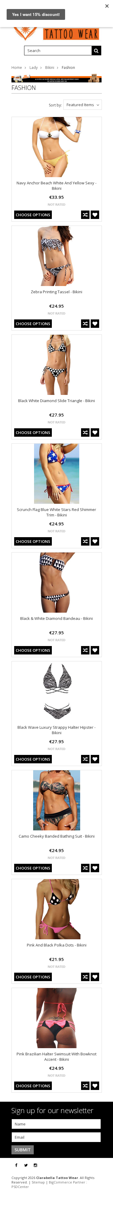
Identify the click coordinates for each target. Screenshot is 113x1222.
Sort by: (55, 105)
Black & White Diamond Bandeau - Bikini (56, 618)
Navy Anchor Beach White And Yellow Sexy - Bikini (56, 185)
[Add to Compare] (85, 215)
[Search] (96, 50)
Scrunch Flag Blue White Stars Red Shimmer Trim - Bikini (56, 512)
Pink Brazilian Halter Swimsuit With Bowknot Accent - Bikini (56, 1056)
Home (16, 67)
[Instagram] (35, 1165)
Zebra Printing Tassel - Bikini (56, 291)
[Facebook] (16, 1165)
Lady (34, 67)
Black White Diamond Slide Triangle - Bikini (56, 400)
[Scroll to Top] (103, 1165)
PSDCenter (20, 1186)
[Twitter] (26, 1165)
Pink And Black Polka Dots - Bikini (56, 945)
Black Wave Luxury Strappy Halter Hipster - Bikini (56, 730)
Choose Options (33, 214)
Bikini (49, 67)
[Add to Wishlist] (95, 215)
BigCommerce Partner (67, 1182)
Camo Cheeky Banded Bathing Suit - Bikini (57, 836)
